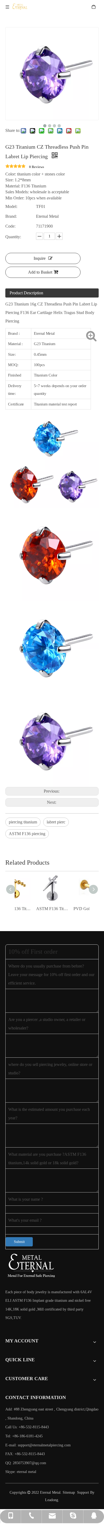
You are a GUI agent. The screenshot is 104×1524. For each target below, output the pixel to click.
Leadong (51, 1500)
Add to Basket (40, 272)
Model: (11, 206)
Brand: (11, 216)
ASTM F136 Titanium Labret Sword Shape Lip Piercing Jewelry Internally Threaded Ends (34, 908)
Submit (19, 1242)
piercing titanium (23, 822)
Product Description (26, 293)
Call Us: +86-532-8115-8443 (27, 1427)
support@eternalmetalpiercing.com (44, 1445)
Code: (10, 226)
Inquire (40, 258)
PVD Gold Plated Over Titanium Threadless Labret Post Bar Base (71, 908)
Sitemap (69, 1492)
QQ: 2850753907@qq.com (25, 1463)
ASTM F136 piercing (27, 833)
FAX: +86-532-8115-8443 (25, 1454)
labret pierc (56, 822)
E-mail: (38, 1445)
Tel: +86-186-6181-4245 (24, 1436)
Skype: (11, 1472)
